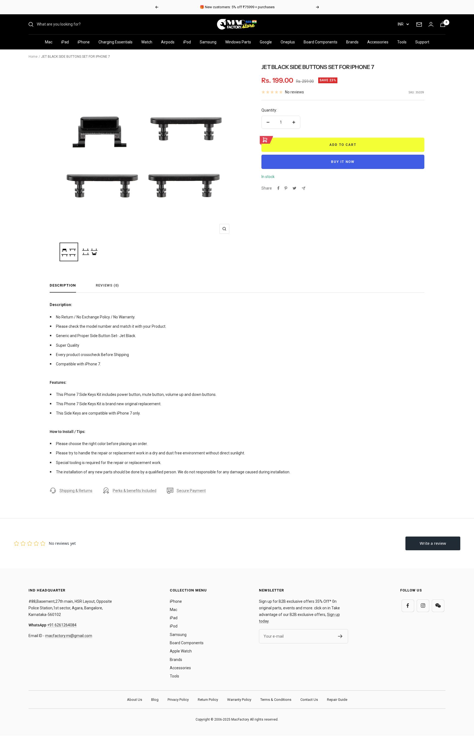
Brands (352, 42)
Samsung (208, 42)
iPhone (84, 42)
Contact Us (309, 700)
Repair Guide (337, 700)
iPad (65, 42)
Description (63, 285)
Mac (48, 42)
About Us (134, 700)
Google (266, 42)
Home (33, 57)
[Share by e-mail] (303, 188)
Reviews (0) (107, 285)
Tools (402, 42)
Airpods (167, 42)
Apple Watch (181, 651)
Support (422, 42)
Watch (146, 42)
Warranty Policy (239, 700)
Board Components (320, 42)
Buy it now (343, 162)
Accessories (377, 42)
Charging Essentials (115, 42)
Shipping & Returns (76, 490)
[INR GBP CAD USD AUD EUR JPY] (403, 24)
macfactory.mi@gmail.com (68, 636)
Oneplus (288, 42)
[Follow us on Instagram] (423, 605)
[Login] (430, 24)
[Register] (340, 636)
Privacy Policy (178, 700)
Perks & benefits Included (134, 490)
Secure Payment (191, 490)
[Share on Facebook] (278, 188)
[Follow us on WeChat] (438, 605)
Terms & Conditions (275, 700)
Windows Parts (238, 42)
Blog (155, 700)
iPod (187, 42)
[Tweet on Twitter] (294, 188)
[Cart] (442, 24)
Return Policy (208, 700)
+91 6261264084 (62, 625)
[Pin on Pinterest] (285, 188)
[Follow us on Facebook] (408, 605)
